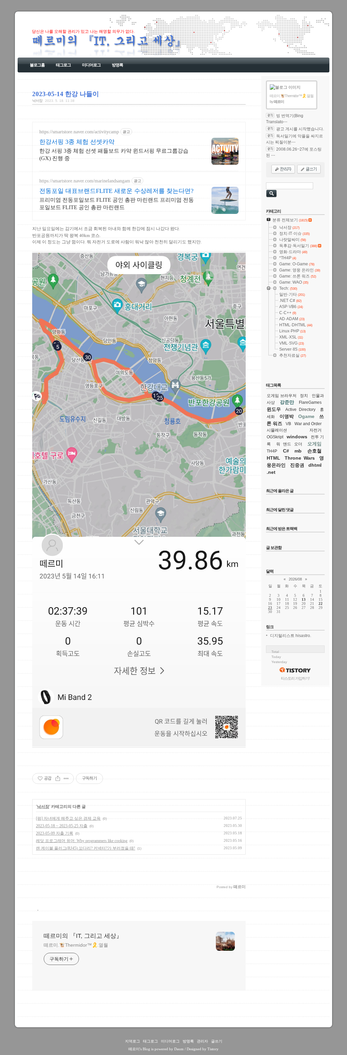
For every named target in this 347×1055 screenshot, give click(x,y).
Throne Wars (300, 458)
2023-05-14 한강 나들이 (65, 93)
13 (304, 599)
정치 (304, 395)
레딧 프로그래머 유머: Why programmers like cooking (81, 840)
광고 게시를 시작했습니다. (300, 129)
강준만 (287, 402)
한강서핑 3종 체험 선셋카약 (77, 141)
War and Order (308, 423)
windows (297, 436)
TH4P (272, 451)
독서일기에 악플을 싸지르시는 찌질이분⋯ (294, 139)
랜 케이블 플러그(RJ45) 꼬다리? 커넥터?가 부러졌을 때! (85, 848)
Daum (179, 1049)
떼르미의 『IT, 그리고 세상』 (83, 935)
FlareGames (310, 402)
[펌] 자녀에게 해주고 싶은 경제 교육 (68, 818)
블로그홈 (37, 65)
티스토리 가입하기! (295, 678)
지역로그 (132, 1041)
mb (298, 451)
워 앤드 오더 (289, 444)
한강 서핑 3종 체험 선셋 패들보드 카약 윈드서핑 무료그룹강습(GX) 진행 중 (113, 154)
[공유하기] (58, 778)
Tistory (213, 1049)
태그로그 (63, 65)
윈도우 (274, 409)
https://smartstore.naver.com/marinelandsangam (84, 180)
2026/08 (295, 579)
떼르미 (134, 1049)
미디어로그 (91, 65)
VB (288, 423)
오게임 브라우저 (282, 395)
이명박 (287, 416)
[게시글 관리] (66, 778)
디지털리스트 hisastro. (290, 635)
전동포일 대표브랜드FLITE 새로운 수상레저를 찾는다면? (116, 191)
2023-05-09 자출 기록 (54, 833)
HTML (273, 458)
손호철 (314, 451)
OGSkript (275, 437)
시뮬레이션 (277, 430)
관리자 (202, 1041)
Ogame (306, 416)
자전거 (315, 430)
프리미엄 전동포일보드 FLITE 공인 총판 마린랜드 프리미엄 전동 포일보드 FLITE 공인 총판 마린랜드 (116, 203)
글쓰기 (216, 1041)
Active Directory (300, 409)
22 (321, 603)
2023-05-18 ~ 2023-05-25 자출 (61, 825)
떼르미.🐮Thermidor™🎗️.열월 (76, 945)
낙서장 (37, 100)
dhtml (315, 465)
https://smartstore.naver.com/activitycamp (79, 131)
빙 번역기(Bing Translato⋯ (284, 118)
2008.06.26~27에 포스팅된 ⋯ (294, 152)
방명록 (117, 65)
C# (286, 451)
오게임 (314, 443)
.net (271, 472)
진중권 (297, 465)
